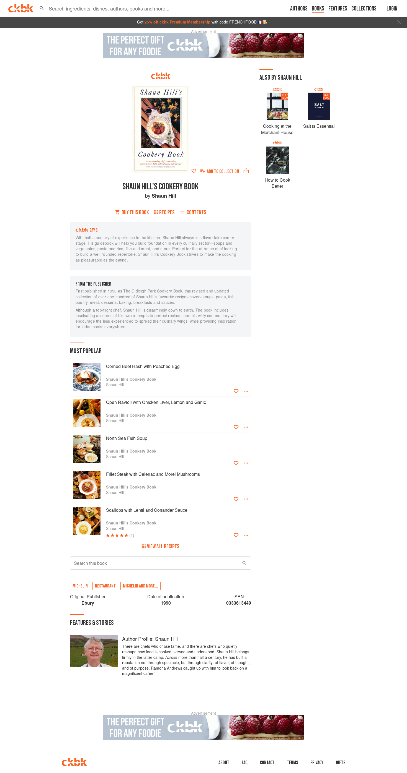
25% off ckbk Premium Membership (177, 22)
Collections (364, 8)
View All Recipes (163, 546)
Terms (292, 763)
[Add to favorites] (194, 171)
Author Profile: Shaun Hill (150, 638)
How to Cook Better (277, 183)
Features (337, 8)
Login (392, 8)
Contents (196, 212)
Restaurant (105, 586)
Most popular (86, 351)
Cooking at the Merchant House (277, 129)
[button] (42, 8)
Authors (299, 8)
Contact (267, 763)
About (223, 763)
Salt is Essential (319, 126)
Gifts (340, 763)
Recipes (167, 212)
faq (245, 763)
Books (318, 8)
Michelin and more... (140, 586)
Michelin (80, 586)
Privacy (316, 763)
